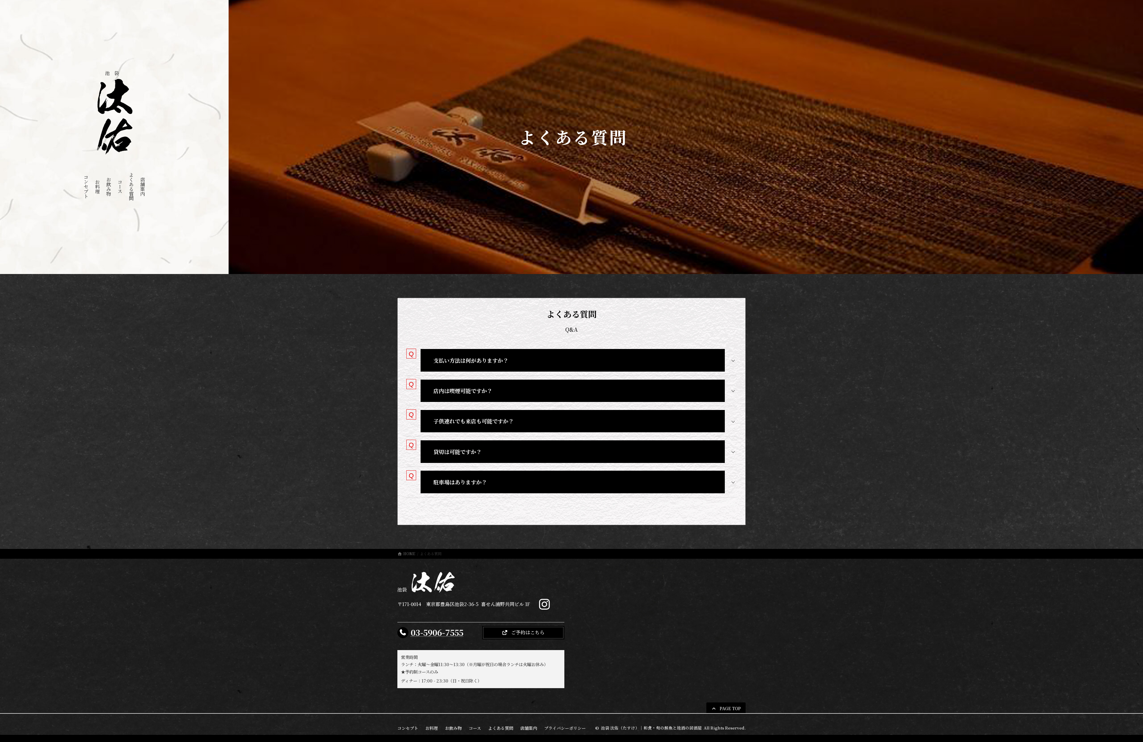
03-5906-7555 (437, 632)
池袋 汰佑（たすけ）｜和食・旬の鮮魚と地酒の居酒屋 (651, 728)
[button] (571, 360)
